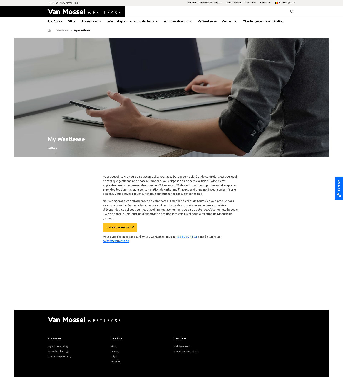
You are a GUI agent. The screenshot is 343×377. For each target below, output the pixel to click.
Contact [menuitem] (227, 21)
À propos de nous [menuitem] (176, 21)
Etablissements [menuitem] (233, 2)
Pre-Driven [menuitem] (55, 21)
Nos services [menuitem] (89, 21)
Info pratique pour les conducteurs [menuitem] (131, 21)
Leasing (115, 351)
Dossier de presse (58, 356)
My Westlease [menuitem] (207, 21)
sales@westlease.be (116, 241)
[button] (292, 11)
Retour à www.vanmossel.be (65, 3)
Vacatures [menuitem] (251, 2)
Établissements (182, 346)
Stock (114, 346)
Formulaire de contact (186, 351)
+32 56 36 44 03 (186, 237)
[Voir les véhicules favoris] (292, 11)
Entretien (116, 361)
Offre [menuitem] (71, 21)
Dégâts (115, 356)
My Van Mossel (56, 346)
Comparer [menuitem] (265, 2)
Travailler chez (56, 351)
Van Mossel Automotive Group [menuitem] (203, 2)
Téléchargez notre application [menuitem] (263, 21)
